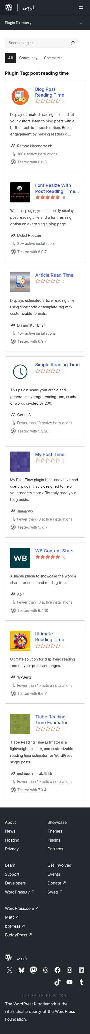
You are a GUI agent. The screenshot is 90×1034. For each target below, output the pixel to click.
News (10, 831)
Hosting (12, 840)
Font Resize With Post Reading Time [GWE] (55, 188)
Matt (12, 917)
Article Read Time (54, 275)
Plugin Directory (18, 23)
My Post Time (49, 454)
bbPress (15, 926)
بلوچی (22, 957)
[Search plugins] (73, 43)
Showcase (57, 822)
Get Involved (60, 865)
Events (54, 874)
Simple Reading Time (57, 364)
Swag (55, 892)
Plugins (54, 840)
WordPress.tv (20, 892)
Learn (10, 865)
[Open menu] (82, 7)
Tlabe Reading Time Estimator (51, 719)
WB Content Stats (54, 550)
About (10, 822)
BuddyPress (18, 934)
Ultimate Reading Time (49, 636)
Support (12, 874)
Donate (57, 882)
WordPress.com (22, 908)
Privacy (12, 848)
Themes (55, 831)
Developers (15, 882)
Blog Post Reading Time (49, 92)
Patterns (55, 848)
